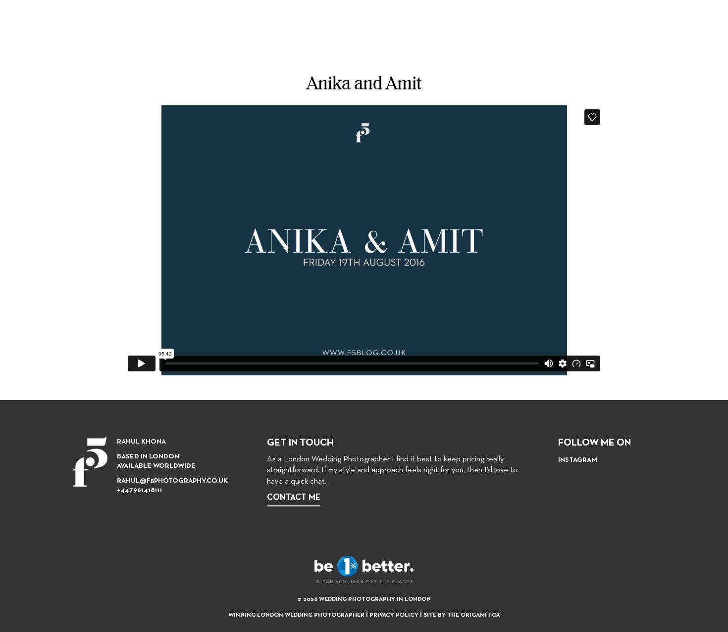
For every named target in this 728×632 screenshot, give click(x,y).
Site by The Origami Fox (461, 615)
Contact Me (293, 497)
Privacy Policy (393, 615)
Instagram (577, 460)
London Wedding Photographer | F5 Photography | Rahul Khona (44, 32)
